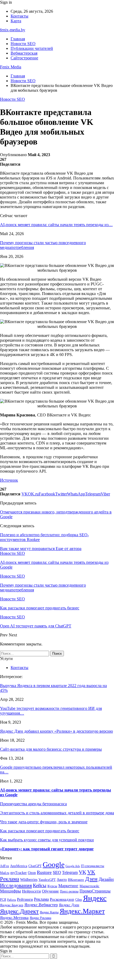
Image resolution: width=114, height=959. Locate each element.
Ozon (32, 873)
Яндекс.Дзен (69, 905)
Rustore (44, 872)
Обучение (50, 891)
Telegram (70, 872)
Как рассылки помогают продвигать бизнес (39, 831)
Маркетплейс (89, 886)
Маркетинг (68, 885)
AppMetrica (18, 866)
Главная (18, 39)
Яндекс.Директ (19, 911)
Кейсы (39, 885)
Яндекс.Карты (49, 912)
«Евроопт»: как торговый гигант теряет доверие (47, 849)
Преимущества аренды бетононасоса (33, 804)
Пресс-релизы (69, 891)
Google (53, 864)
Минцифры (10, 891)
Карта (16, 21)
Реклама (41, 899)
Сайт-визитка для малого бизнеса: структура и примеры (51, 749)
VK (82, 872)
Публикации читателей (32, 48)
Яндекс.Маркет (82, 911)
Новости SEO (23, 43)
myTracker (18, 873)
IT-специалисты (92, 866)
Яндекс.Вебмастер (41, 905)
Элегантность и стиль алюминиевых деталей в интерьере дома (57, 813)
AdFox (4, 866)
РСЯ (3, 899)
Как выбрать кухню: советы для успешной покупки (47, 840)
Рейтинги (25, 899)
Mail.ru (4, 873)
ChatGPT (35, 866)
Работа (11, 899)
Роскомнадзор (62, 899)
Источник (9, 480)
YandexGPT (47, 880)
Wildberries (28, 880)
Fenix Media (10, 67)
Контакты (19, 16)
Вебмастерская (24, 53)
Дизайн (106, 879)
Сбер (78, 899)
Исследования (16, 885)
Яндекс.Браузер (11, 905)
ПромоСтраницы (95, 891)
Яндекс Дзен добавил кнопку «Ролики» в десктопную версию (56, 731)
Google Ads (72, 866)
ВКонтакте (76, 880)
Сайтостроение (24, 58)
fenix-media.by (12, 30)
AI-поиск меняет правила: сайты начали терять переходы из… (56, 224)
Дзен (91, 879)
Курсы (52, 886)
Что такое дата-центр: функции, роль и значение (43, 822)
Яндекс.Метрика (14, 918)
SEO (57, 872)
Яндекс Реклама (40, 918)
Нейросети (31, 891)
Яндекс (95, 898)
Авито (62, 880)
